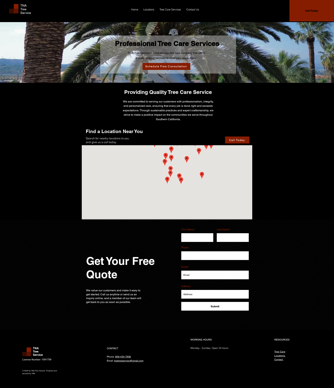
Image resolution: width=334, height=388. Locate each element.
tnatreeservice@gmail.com (129, 360)
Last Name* (223, 229)
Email (184, 267)
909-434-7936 (123, 356)
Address (186, 286)
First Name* (188, 229)
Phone (185, 247)
